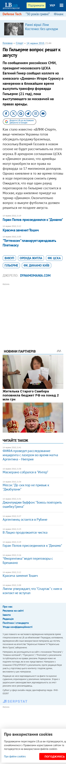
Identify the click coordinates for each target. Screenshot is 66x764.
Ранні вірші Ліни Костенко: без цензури (41, 27)
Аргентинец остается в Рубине (25, 519)
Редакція (8, 618)
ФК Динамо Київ (36, 265)
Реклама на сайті (13, 610)
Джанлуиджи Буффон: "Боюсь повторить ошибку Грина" (32, 504)
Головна (7, 43)
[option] (33, 29)
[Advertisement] (33, 311)
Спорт (19, 43)
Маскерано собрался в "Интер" (25, 472)
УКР (52, 5)
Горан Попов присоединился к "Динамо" (33, 219)
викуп (9, 258)
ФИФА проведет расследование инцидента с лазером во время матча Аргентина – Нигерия (30, 455)
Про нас (7, 606)
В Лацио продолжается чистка (25, 532)
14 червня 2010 (35, 43)
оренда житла (31, 258)
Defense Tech (12, 14)
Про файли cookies (15, 756)
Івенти (7, 614)
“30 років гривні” (38, 14)
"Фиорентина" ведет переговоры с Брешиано (28, 560)
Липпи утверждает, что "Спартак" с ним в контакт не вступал (32, 590)
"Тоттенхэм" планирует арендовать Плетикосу (29, 243)
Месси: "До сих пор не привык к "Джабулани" (26, 487)
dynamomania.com (35, 275)
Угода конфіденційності (17, 627)
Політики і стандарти (16, 623)
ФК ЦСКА (54, 258)
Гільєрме (11, 265)
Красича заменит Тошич (21, 230)
